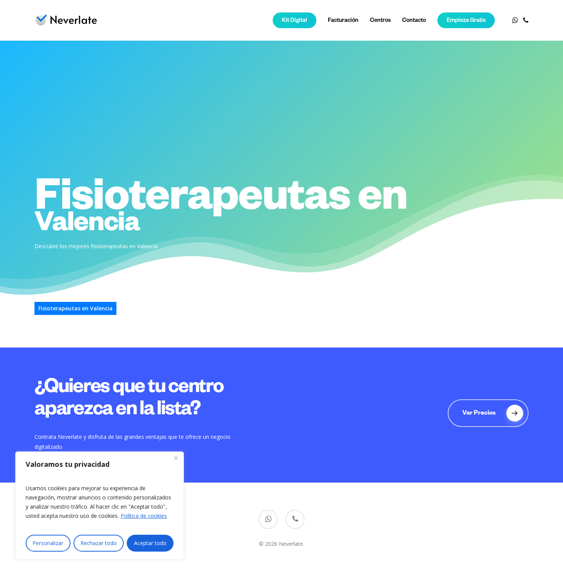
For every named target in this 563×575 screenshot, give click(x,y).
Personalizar (48, 543)
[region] (99, 505)
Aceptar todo (150, 543)
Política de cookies (144, 515)
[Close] (175, 458)
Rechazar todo (98, 543)
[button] (488, 413)
